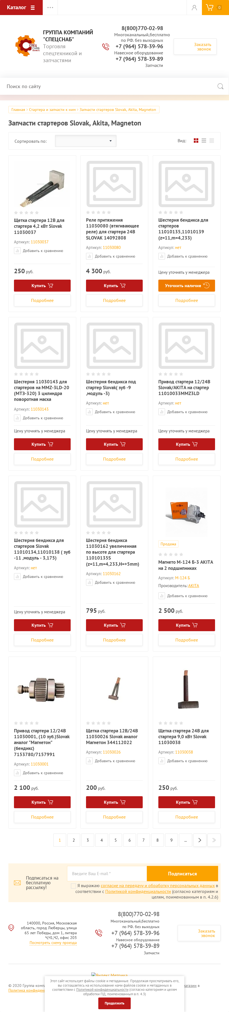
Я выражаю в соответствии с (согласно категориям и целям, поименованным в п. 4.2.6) (146, 891)
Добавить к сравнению (42, 250)
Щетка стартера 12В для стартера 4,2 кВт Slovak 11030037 (39, 226)
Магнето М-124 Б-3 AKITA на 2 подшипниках (185, 565)
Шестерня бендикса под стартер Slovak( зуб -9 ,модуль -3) (111, 388)
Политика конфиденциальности (36, 990)
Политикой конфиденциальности (138, 891)
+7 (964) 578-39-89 (139, 58)
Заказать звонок (202, 47)
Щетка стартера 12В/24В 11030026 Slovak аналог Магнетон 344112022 (112, 737)
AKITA (193, 585)
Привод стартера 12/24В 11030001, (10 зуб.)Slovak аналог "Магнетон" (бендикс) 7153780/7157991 (42, 742)
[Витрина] (196, 140)
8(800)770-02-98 (142, 28)
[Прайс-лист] (211, 140)
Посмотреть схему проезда (53, 942)
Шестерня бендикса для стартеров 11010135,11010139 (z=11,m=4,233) (183, 229)
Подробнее (42, 300)
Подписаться (182, 873)
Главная (18, 110)
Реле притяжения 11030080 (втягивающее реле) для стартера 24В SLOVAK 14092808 (112, 229)
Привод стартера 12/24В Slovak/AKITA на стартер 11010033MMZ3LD (184, 388)
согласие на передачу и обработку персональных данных (158, 885)
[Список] (203, 140)
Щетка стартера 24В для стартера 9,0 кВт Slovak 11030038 (183, 737)
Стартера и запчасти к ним (52, 110)
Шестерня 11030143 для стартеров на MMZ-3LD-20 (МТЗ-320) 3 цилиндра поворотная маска (41, 391)
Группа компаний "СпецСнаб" (68, 36)
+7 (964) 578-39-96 (139, 46)
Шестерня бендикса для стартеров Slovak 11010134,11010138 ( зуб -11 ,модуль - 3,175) (42, 549)
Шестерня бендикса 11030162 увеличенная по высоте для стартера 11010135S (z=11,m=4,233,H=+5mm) (112, 552)
